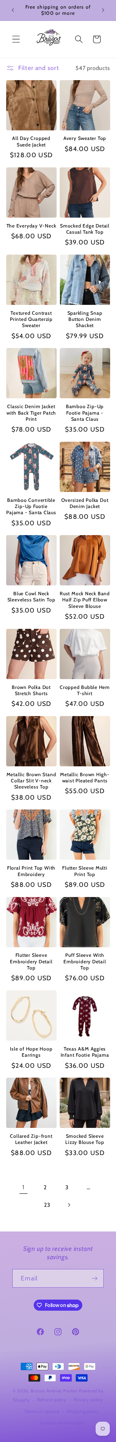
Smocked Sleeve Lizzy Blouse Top (84, 1139)
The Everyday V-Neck (31, 226)
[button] (16, 39)
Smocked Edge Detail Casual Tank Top (85, 229)
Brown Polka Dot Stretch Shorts (31, 690)
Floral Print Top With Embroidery (31, 871)
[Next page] (69, 1205)
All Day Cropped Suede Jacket (31, 141)
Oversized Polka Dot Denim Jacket (85, 503)
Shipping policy (83, 1411)
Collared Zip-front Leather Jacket (31, 1139)
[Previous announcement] (13, 10)
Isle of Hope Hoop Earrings (31, 1052)
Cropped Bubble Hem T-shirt (85, 690)
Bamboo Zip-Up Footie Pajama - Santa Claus (85, 413)
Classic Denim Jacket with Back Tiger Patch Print (31, 413)
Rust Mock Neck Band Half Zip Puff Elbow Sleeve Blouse (85, 600)
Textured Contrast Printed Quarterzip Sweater (31, 319)
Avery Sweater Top (84, 138)
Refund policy (51, 1400)
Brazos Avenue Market (55, 1391)
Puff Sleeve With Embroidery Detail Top (84, 961)
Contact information (62, 1423)
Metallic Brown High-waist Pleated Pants (85, 778)
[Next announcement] (103, 10)
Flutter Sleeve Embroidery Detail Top (31, 961)
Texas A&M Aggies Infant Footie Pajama (85, 1052)
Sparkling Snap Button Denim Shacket (84, 319)
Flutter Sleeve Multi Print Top (84, 871)
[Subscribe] (94, 1278)
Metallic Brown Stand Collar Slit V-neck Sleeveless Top (31, 781)
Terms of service (41, 1411)
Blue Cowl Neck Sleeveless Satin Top (31, 597)
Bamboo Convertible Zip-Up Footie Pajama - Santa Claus (31, 506)
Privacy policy (88, 1400)
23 (47, 1204)
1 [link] (23, 1187)
